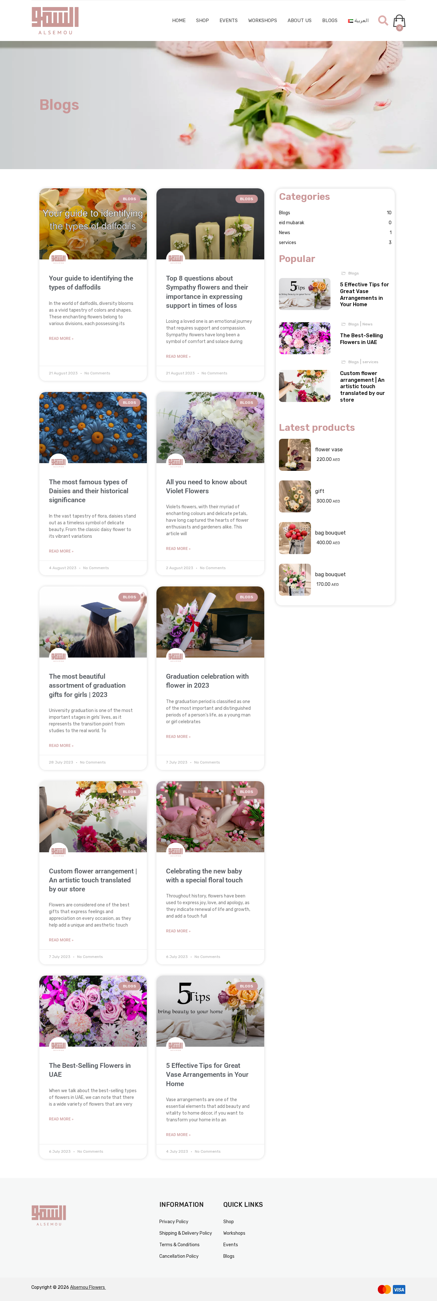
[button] (383, 21)
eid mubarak (335, 222)
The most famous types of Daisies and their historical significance (88, 491)
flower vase (329, 449)
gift (319, 491)
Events (228, 20)
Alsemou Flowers (88, 1287)
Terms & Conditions (179, 1245)
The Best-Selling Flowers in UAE (361, 338)
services (335, 242)
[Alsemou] (55, 20)
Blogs (330, 20)
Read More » (61, 338)
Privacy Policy (173, 1221)
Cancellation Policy (179, 1256)
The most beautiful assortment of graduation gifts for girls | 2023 (87, 686)
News (335, 232)
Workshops (262, 20)
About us (300, 20)
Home (179, 20)
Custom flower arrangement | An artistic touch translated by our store (93, 880)
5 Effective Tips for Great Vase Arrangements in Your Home (207, 1075)
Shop (202, 20)
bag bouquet (330, 533)
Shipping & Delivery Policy (185, 1233)
